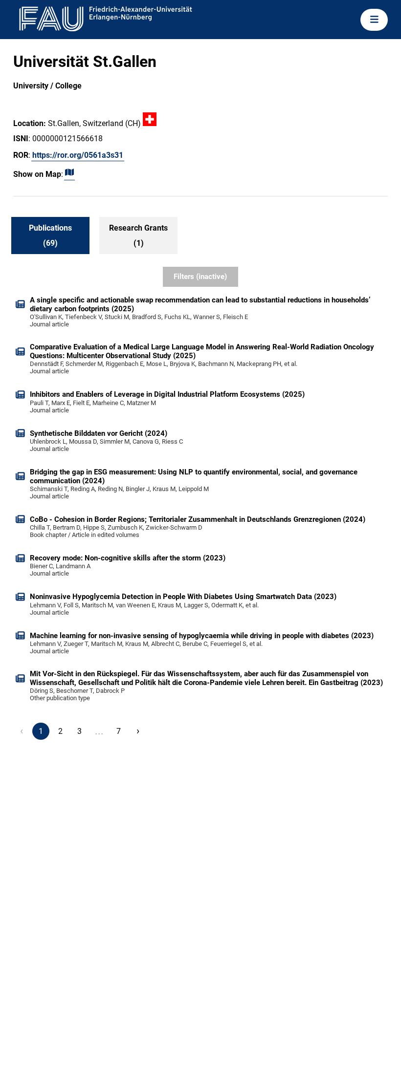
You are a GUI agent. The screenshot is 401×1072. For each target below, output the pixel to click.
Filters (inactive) (200, 276)
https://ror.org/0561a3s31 (77, 155)
